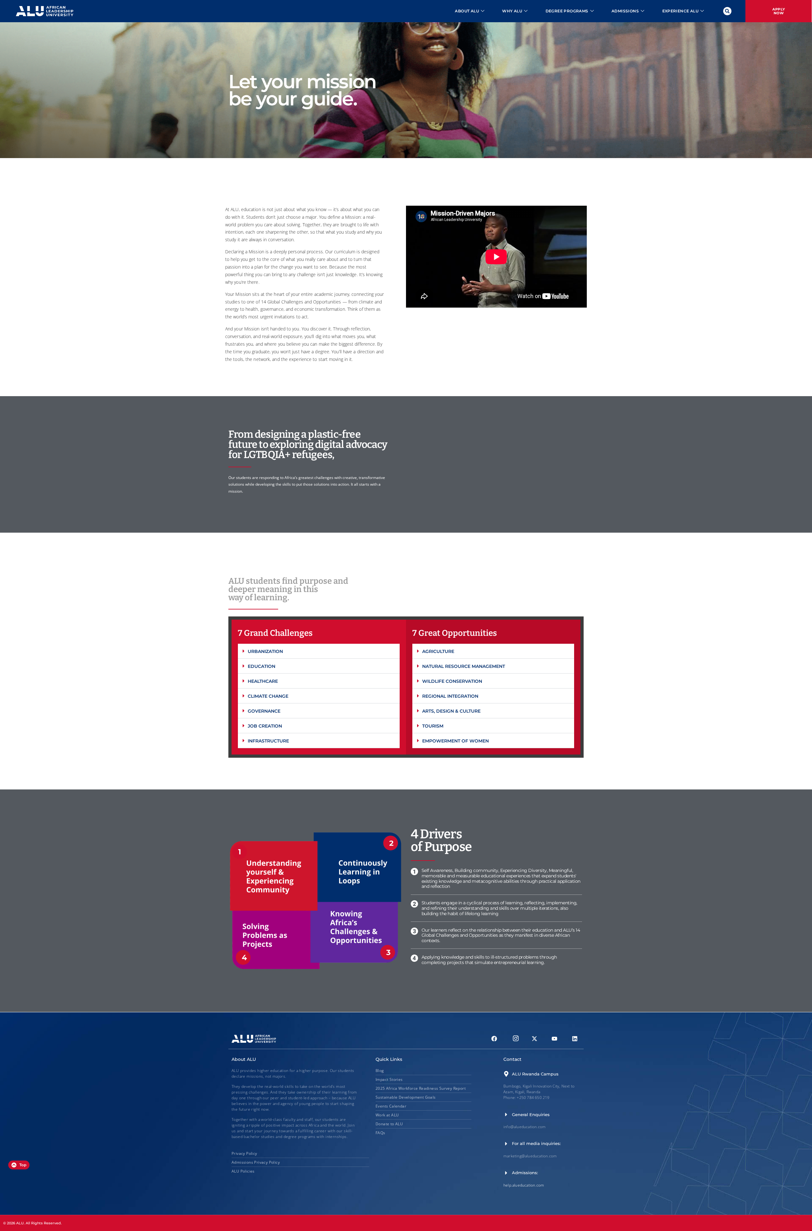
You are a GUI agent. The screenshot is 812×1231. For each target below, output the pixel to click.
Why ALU (512, 11)
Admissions (625, 11)
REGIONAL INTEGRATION (450, 696)
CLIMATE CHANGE (268, 696)
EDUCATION (261, 666)
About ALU (467, 11)
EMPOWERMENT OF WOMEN (455, 741)
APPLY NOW (778, 11)
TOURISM (432, 726)
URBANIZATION (265, 651)
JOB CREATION (265, 726)
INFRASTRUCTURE (268, 741)
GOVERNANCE (264, 711)
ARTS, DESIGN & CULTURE (451, 711)
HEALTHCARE (263, 681)
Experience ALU (680, 11)
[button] (727, 11)
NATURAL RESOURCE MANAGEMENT (463, 666)
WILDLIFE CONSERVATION (452, 681)
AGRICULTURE (438, 651)
